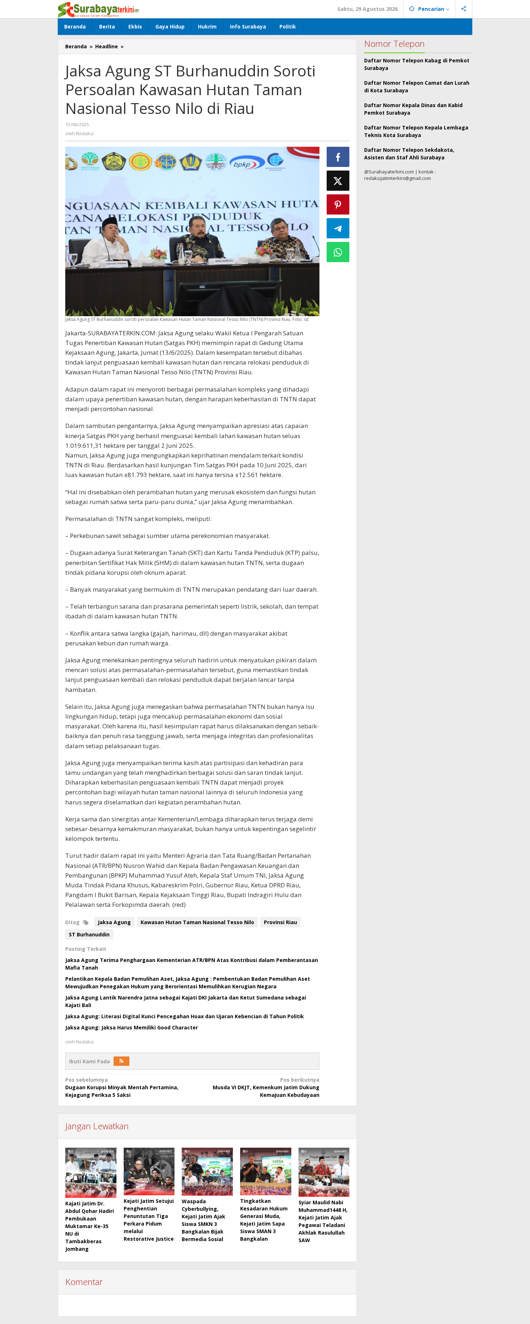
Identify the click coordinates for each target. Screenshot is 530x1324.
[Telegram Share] (338, 228)
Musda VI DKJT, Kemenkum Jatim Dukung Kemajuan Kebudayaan (266, 1087)
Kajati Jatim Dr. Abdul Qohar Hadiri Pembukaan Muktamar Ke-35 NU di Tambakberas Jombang (89, 1226)
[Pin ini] (338, 204)
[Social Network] (463, 9)
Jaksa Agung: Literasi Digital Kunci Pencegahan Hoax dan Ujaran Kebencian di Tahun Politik (184, 1016)
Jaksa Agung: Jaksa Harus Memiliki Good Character (131, 1027)
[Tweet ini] (338, 181)
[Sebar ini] (338, 157)
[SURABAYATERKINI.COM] (99, 8)
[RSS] (121, 1061)
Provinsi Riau (280, 922)
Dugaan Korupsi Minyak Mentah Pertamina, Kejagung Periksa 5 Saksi (121, 1087)
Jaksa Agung (114, 922)
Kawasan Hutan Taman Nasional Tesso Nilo (197, 922)
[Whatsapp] (338, 252)
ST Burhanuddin (89, 934)
